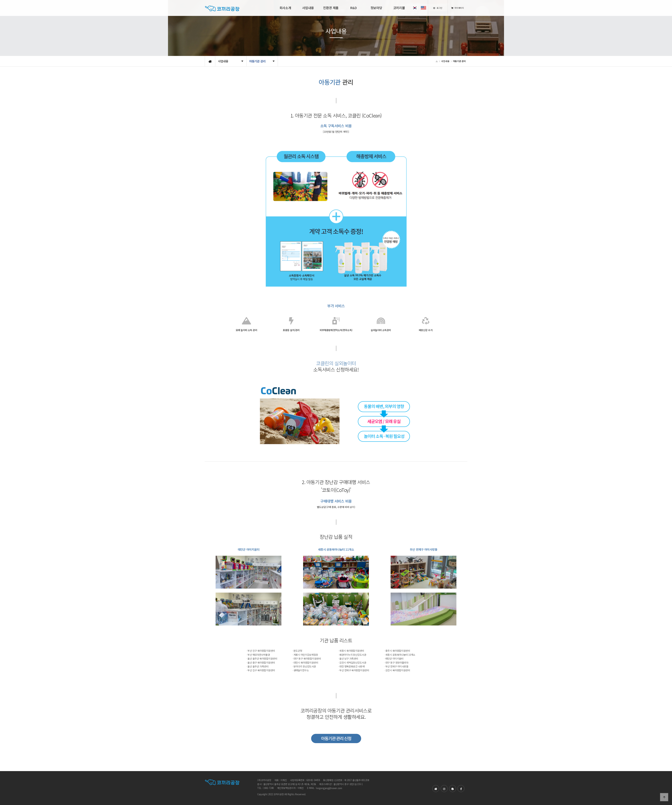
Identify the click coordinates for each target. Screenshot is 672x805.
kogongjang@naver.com (329, 788)
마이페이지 (459, 7)
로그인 (439, 7)
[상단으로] (664, 797)
